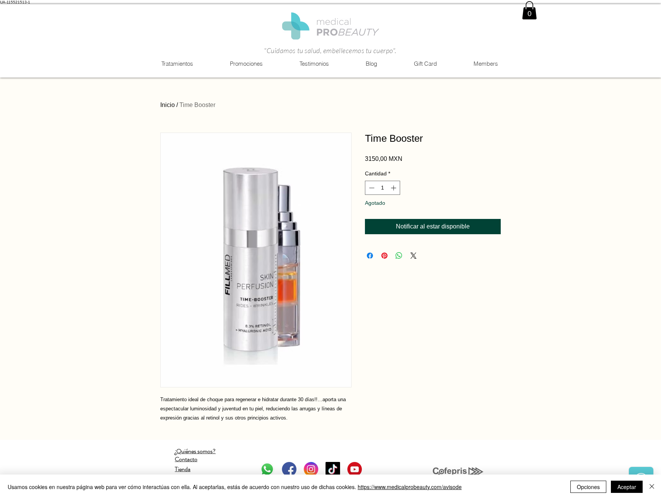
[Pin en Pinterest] (384, 255)
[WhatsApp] (267, 469)
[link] (529, 10)
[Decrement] (371, 187)
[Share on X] (413, 255)
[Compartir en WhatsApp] (399, 255)
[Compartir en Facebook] (369, 255)
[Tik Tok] (333, 469)
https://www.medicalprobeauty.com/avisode (410, 487)
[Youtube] (354, 469)
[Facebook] (289, 469)
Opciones (588, 487)
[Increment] (394, 187)
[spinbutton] (382, 187)
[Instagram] (311, 469)
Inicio (167, 105)
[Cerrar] (651, 487)
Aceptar (626, 487)
